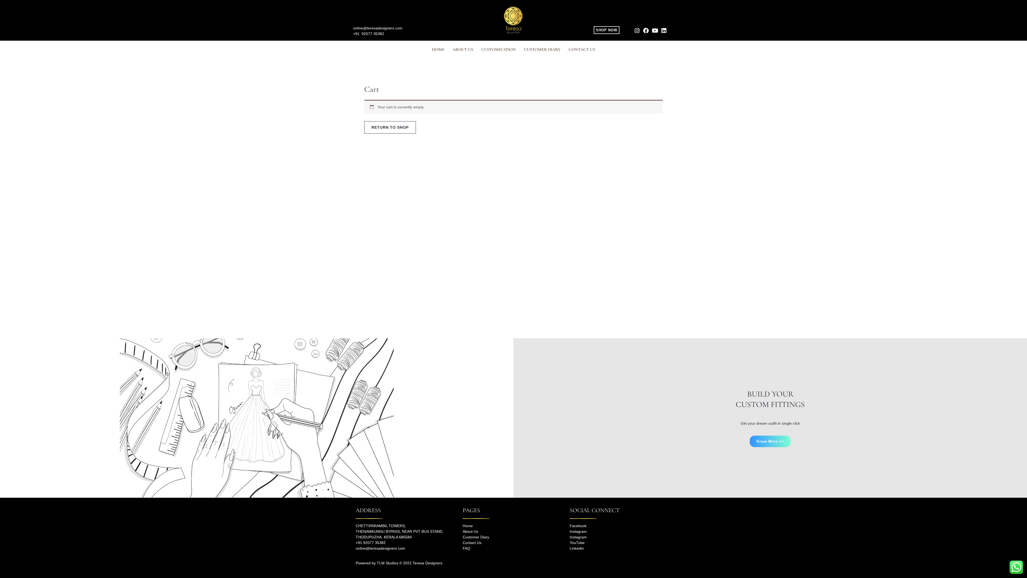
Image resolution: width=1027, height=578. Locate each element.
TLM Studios (387, 563)
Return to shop (390, 127)
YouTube (577, 543)
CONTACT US (582, 49)
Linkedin (577, 548)
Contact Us (472, 543)
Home (468, 526)
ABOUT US (463, 49)
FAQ (466, 548)
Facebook (578, 526)
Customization (498, 49)
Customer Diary (542, 49)
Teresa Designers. (428, 563)
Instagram (578, 531)
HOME (438, 49)
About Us (470, 531)
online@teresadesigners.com (378, 28)
